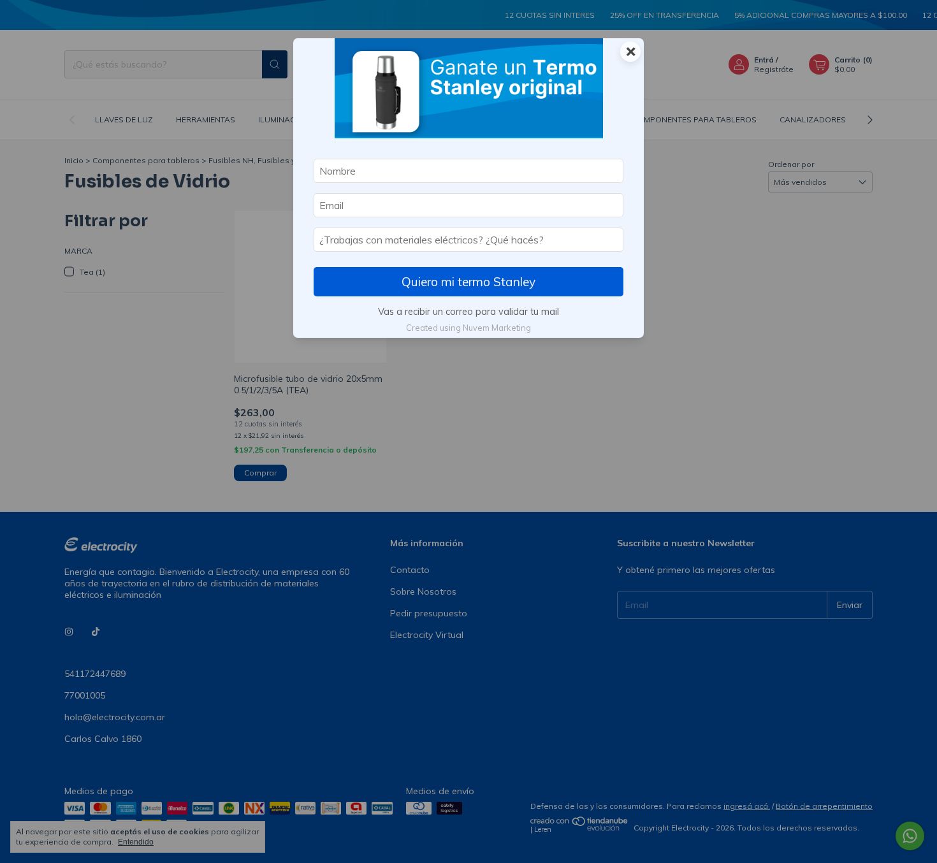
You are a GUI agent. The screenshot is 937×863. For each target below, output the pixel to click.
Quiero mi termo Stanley (468, 281)
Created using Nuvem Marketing (468, 328)
